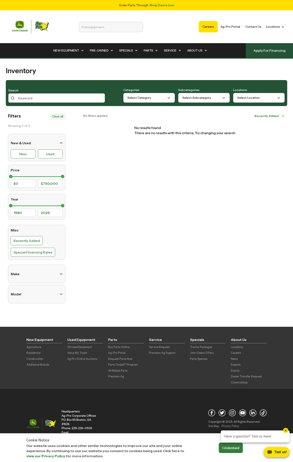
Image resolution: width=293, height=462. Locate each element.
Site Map (213, 426)
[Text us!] (276, 453)
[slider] (11, 176)
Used (50, 154)
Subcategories (188, 90)
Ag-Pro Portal (230, 27)
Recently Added (27, 241)
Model (16, 294)
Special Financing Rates (33, 252)
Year (14, 199)
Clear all (57, 116)
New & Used (21, 143)
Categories (131, 90)
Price (15, 170)
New (23, 154)
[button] (274, 26)
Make (15, 274)
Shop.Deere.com (162, 5)
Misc (14, 230)
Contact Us (253, 27)
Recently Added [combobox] (267, 116)
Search (13, 91)
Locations (240, 90)
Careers (208, 27)
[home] (30, 27)
